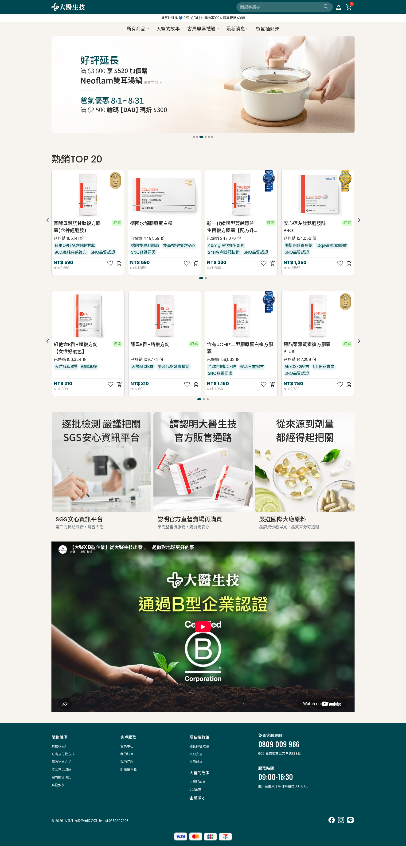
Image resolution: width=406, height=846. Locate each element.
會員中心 (126, 746)
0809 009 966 (278, 744)
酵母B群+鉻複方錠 (73, 344)
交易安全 (196, 754)
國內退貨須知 (61, 777)
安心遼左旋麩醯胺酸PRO (228, 227)
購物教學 (58, 785)
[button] (194, 137)
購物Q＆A (58, 746)
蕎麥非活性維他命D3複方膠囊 (307, 348)
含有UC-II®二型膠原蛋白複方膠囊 (163, 348)
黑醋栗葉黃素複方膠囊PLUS (230, 348)
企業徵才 (197, 798)
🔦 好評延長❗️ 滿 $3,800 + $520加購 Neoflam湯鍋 (203, 18)
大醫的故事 (197, 781)
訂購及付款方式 (62, 754)
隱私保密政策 (199, 746)
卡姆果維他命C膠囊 (304, 223)
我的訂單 (126, 754)
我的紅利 (126, 761)
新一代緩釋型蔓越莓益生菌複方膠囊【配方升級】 (153, 227)
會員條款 (196, 761)
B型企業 (195, 789)
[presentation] (55, 85)
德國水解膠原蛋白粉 (75, 223)
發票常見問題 (61, 769)
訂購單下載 (128, 769)
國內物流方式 (61, 761)
